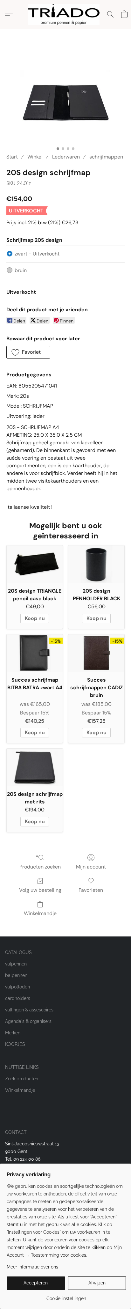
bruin (21, 270)
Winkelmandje (40, 913)
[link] (66, 1296)
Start (12, 156)
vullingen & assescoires (29, 1009)
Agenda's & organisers (28, 1021)
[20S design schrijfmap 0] (65, 98)
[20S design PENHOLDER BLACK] (96, 564)
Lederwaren (66, 156)
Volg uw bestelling (40, 890)
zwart (37, 253)
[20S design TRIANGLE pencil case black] (35, 564)
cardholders (17, 998)
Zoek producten (21, 1078)
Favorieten (91, 890)
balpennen (16, 975)
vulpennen (16, 963)
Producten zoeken (40, 866)
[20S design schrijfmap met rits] (35, 767)
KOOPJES (15, 1044)
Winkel (35, 156)
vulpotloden (17, 986)
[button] (65, 14)
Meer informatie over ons (32, 1266)
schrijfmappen (106, 156)
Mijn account (91, 866)
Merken (12, 1032)
